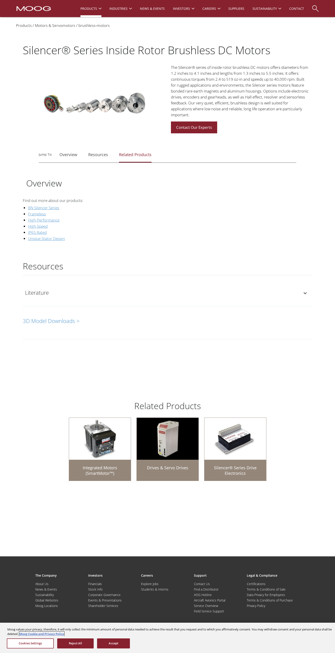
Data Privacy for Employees (266, 595)
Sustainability (44, 595)
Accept (113, 643)
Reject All (75, 643)
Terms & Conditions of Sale (266, 589)
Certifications (256, 584)
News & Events (46, 589)
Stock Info (95, 589)
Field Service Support (209, 611)
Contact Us (202, 584)
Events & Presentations (105, 600)
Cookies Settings (30, 643)
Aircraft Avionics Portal (209, 600)
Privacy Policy (256, 606)
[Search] (315, 6)
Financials (95, 584)
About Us (42, 584)
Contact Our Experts (194, 127)
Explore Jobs (150, 584)
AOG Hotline (203, 595)
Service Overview (206, 606)
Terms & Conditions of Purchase (270, 600)
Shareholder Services (103, 606)
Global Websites (46, 600)
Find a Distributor (206, 589)
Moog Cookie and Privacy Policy (41, 634)
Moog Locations (46, 606)
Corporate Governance (104, 595)
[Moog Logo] (33, 8)
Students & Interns (154, 589)
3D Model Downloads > (51, 321)
